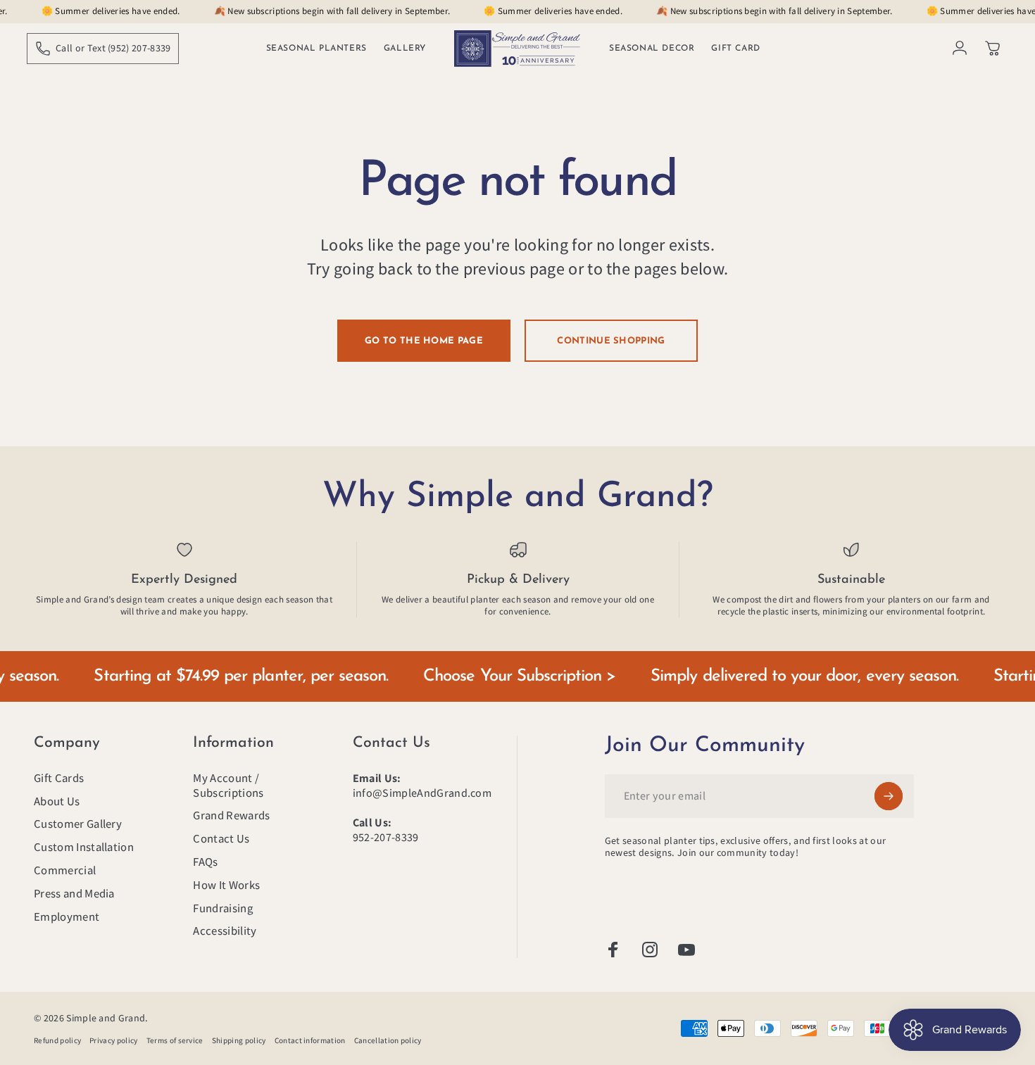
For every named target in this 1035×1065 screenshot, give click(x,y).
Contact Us (221, 838)
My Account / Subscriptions (228, 785)
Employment (66, 916)
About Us (57, 801)
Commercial (65, 870)
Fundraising (223, 908)
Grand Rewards (231, 815)
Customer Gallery (78, 824)
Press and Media (74, 893)
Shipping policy (239, 1040)
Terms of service (174, 1040)
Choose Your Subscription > (495, 676)
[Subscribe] (888, 796)
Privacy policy (113, 1040)
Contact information (310, 1040)
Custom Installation (84, 847)
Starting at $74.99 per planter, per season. (217, 676)
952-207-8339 (386, 837)
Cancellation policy (388, 1040)
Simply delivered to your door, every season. (780, 676)
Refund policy (57, 1040)
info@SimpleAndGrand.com (422, 793)
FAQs (205, 862)
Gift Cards (59, 778)
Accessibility (224, 931)
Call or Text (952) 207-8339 (113, 48)
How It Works (226, 885)
